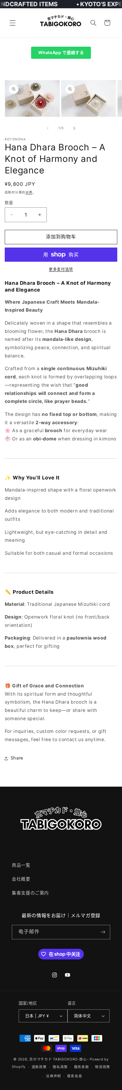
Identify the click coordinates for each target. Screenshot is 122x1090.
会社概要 (21, 879)
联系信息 (74, 1076)
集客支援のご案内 (30, 893)
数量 (9, 202)
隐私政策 (60, 1067)
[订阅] (103, 932)
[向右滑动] (74, 128)
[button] (12, 23)
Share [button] (17, 758)
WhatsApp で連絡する (61, 52)
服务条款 (81, 1067)
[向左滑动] (47, 128)
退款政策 (39, 1067)
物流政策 (102, 1067)
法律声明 (53, 1076)
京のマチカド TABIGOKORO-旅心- (59, 1059)
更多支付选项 (61, 269)
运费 (28, 192)
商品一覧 (21, 865)
